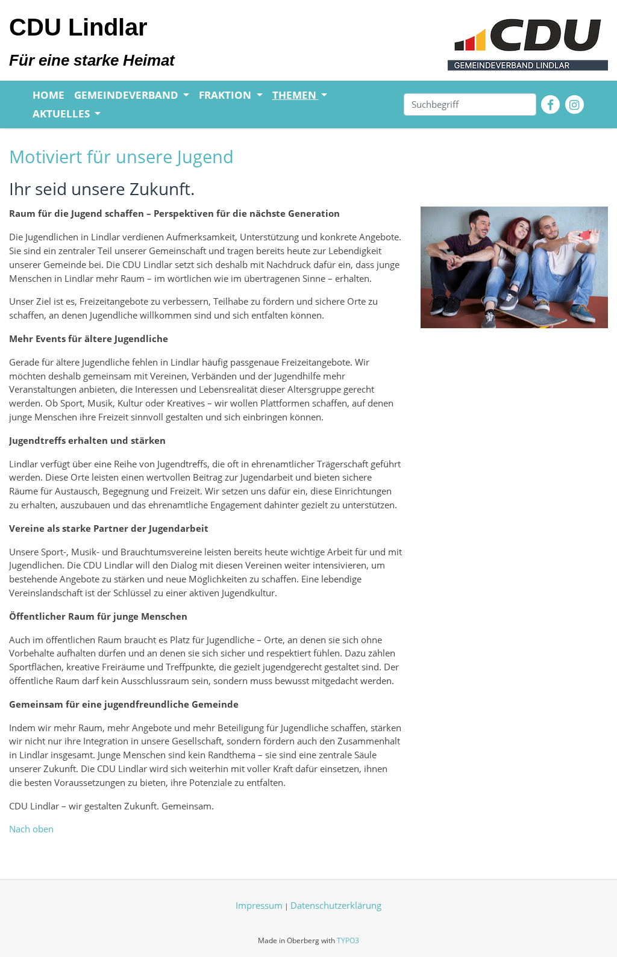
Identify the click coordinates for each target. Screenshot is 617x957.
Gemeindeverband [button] (127, 95)
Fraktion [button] (226, 95)
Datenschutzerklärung (335, 905)
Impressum (259, 905)
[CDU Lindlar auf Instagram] (574, 104)
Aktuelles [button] (62, 113)
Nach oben (31, 829)
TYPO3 (348, 940)
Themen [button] (295, 95)
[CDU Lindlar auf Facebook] (550, 104)
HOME (48, 95)
